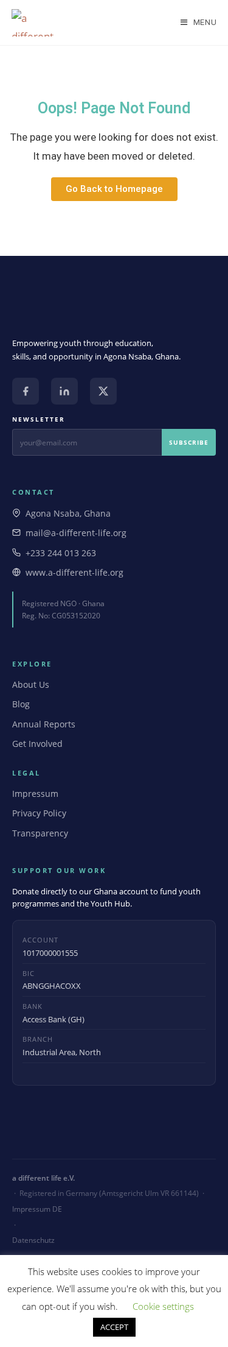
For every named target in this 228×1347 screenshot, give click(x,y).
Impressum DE (37, 1209)
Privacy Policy (39, 813)
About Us (30, 684)
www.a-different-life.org (74, 572)
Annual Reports (43, 724)
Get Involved (37, 743)
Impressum (35, 793)
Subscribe (189, 442)
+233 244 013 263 (61, 553)
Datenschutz (33, 1240)
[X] (103, 391)
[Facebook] (25, 391)
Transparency (40, 833)
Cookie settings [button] (163, 1306)
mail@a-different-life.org (76, 533)
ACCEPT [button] (114, 1326)
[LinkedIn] (64, 391)
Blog (21, 704)
